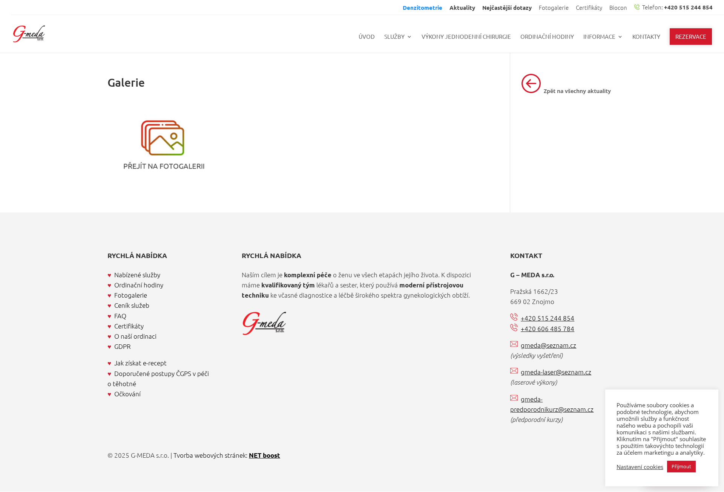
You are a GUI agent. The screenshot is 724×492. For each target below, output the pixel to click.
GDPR (122, 346)
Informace (599, 37)
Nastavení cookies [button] (640, 466)
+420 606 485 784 (547, 328)
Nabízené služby (137, 274)
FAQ (120, 316)
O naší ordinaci (135, 336)
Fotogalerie (554, 8)
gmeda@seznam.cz (548, 345)
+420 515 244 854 (547, 318)
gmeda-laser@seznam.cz (556, 372)
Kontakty (646, 37)
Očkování (127, 394)
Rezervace (690, 36)
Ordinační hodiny (547, 37)
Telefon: (677, 7)
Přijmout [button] (681, 466)
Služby (394, 37)
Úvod (367, 37)
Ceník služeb (131, 305)
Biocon (618, 8)
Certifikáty (589, 8)
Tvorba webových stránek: (226, 455)
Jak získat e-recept (140, 363)
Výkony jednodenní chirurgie (466, 37)
